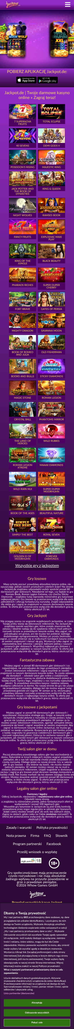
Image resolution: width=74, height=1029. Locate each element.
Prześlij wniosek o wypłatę (37, 852)
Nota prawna (16, 836)
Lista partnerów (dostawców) (19, 993)
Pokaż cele (37, 1022)
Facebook (54, 844)
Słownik (62, 836)
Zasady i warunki (19, 827)
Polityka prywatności (52, 827)
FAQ (47, 836)
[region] (37, 966)
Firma (35, 836)
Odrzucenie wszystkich (37, 1013)
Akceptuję (37, 1003)
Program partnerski (27, 844)
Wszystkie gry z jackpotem (37, 566)
